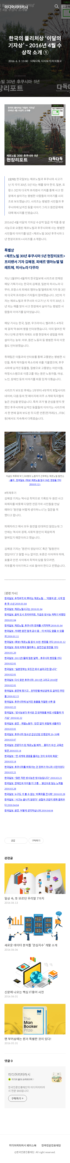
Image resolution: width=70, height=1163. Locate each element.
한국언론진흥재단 (51, 1145)
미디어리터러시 (16, 6)
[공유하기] (18, 840)
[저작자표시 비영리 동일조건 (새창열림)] (48, 840)
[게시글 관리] (23, 840)
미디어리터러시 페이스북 (22, 1145)
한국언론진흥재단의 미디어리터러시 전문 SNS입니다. (26, 1089)
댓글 (8, 1060)
